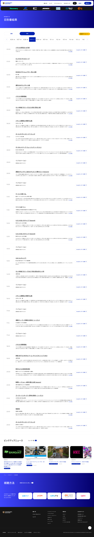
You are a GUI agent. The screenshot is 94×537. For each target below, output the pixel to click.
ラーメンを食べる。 (21, 194)
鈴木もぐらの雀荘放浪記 (23, 369)
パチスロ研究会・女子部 (23, 47)
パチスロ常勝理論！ (21, 96)
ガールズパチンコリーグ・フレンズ (25, 134)
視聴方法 (87, 3)
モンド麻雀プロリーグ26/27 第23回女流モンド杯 (30, 271)
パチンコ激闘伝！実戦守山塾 (24, 121)
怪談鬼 (18, 409)
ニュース (50, 3)
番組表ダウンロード (84, 34)
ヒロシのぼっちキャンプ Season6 (25, 220)
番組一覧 (45, 3)
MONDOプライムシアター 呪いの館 (26, 72)
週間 (11, 33)
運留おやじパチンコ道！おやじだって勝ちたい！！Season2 (32, 172)
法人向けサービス (67, 3)
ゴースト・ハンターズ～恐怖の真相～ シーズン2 (29, 395)
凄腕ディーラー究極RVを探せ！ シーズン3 (28, 320)
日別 (27, 33)
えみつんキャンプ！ (21, 258)
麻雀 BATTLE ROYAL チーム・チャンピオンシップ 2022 (31, 356)
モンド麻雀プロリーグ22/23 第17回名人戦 (28, 107)
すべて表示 (70, 51)
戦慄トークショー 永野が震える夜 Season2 (28, 382)
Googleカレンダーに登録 (80, 49)
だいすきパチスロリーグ (23, 59)
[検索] (75, 3)
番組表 (80, 3)
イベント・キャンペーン (58, 3)
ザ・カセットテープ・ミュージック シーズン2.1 (28, 147)
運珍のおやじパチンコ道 (23, 85)
